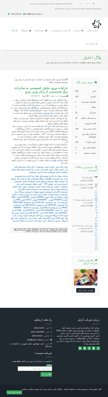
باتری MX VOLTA (36, 213)
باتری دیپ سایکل (26, 221)
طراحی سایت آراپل (85, 290)
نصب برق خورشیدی (60, 179)
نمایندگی (85, 113)
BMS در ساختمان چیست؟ (83, 185)
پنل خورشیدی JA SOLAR (45, 202)
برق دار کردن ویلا (24, 179)
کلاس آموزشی (85, 123)
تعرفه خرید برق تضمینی (27, 218)
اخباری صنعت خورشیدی (45, 167)
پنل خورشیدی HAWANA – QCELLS (27, 208)
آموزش (85, 96)
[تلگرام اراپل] (93, 348)
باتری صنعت (24, 213)
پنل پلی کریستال (54, 221)
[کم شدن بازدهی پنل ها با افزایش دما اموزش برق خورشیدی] (96, 211)
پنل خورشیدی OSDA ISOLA (35, 205)
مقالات (85, 107)
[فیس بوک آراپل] (76, 3)
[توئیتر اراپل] (89, 348)
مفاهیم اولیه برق (85, 147)
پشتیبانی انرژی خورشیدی (57, 172)
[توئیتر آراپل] (88, 3)
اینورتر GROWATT (45, 200)
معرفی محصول (85, 153)
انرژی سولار (59, 169)
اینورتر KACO (32, 200)
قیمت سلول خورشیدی (33, 184)
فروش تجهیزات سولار (51, 194)
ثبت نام (45, 374)
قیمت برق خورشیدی (59, 30)
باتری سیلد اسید (40, 221)
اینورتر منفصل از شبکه (59, 197)
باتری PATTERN (52, 213)
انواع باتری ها (88, 177)
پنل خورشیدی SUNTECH (57, 205)
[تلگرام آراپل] (94, 3)
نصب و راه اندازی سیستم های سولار (25, 169)
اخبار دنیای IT (85, 142)
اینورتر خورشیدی (52, 186)
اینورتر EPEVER (28, 197)
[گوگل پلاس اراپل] (85, 348)
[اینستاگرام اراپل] (98, 348)
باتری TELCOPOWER (50, 210)
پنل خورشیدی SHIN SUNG (23, 202)
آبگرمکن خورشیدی (52, 192)
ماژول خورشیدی (20, 181)
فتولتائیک (48, 179)
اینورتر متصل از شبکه (20, 194)
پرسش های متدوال (85, 118)
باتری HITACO (33, 210)
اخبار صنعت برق (85, 129)
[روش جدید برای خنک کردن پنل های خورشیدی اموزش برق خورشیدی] (96, 237)
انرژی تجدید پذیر (47, 169)
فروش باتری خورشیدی (37, 181)
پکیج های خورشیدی (85, 102)
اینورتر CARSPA (42, 197)
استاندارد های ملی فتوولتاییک (85, 135)
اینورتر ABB (21, 200)
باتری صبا (15, 213)
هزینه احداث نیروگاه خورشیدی (56, 215)
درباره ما (77, 30)
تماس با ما (90, 44)
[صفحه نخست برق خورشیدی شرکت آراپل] (96, 20)
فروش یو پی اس (60, 184)
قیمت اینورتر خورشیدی (36, 186)
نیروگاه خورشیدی (38, 179)
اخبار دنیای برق (62, 167)
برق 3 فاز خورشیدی (35, 215)
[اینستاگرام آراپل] (99, 3)
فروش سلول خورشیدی (55, 181)
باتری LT (64, 210)
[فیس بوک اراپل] (80, 348)
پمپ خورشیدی (36, 189)
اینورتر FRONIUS (61, 200)
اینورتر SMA (16, 197)
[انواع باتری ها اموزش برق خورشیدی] (96, 177)
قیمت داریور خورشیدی (51, 189)
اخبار (85, 91)
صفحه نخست (91, 30)
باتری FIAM (22, 210)
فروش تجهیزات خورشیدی (34, 192)
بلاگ (13, 30)
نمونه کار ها (40, 30)
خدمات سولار (62, 176)
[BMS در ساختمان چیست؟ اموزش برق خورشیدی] (96, 190)
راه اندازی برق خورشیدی (24, 176)
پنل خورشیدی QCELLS (52, 208)
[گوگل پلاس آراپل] (82, 3)
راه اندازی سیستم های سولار (46, 176)
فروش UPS (48, 184)
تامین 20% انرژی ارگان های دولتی (51, 218)
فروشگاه (25, 30)
